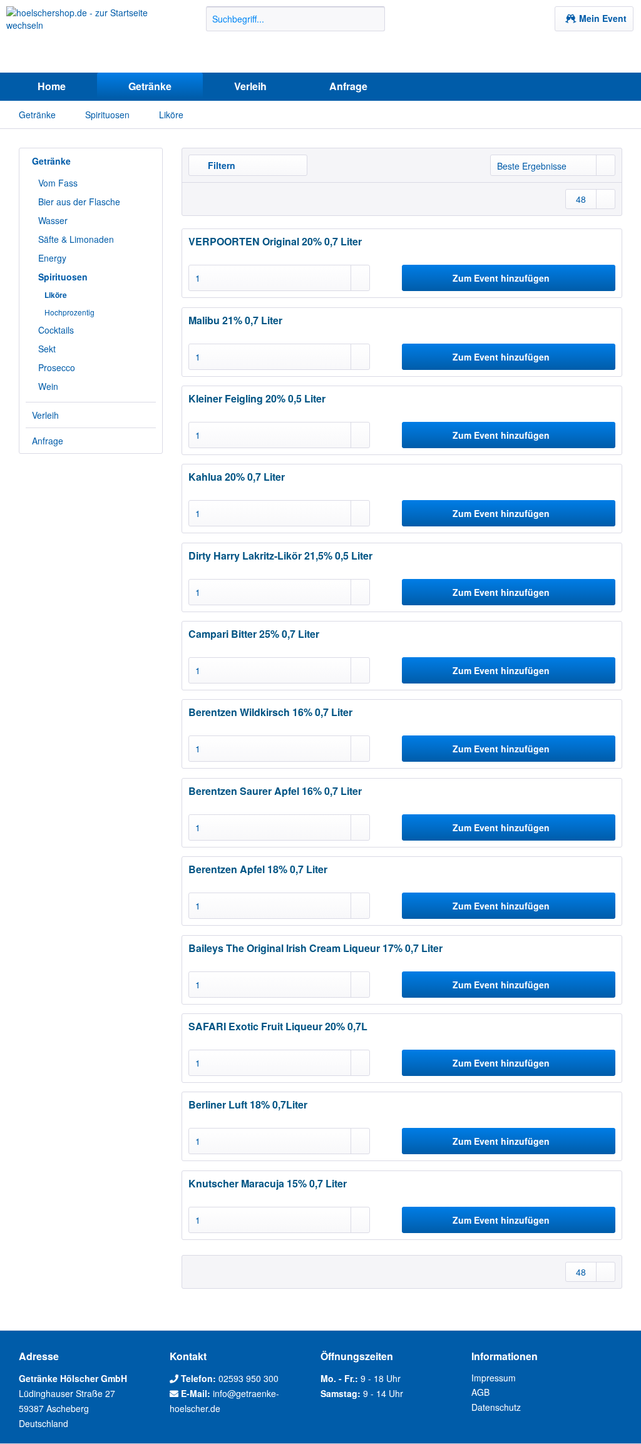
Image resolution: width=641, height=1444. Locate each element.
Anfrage (47, 440)
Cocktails (56, 330)
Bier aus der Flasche (79, 201)
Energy (52, 258)
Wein (48, 386)
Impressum (493, 1377)
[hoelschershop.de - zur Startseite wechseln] (82, 36)
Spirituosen (63, 276)
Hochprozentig (69, 312)
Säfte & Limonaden (76, 239)
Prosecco (56, 367)
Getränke (51, 161)
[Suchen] (373, 18)
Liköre (55, 294)
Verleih (45, 415)
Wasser (53, 220)
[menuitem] (296, 25)
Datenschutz (496, 1407)
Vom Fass (58, 183)
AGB (480, 1392)
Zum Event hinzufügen (501, 278)
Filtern (220, 165)
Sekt (47, 348)
